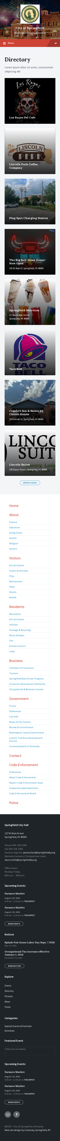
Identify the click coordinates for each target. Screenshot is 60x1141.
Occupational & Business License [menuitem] (26, 689)
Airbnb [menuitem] (12, 597)
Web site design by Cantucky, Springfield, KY (27, 1130)
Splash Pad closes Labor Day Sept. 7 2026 (30, 942)
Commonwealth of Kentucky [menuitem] (24, 746)
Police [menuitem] (13, 802)
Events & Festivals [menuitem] (18, 570)
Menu (11, 43)
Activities (9, 1030)
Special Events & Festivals (18, 1026)
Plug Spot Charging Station (28, 218)
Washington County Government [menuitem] (26, 732)
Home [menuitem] (13, 505)
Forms (8, 1007)
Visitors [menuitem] (15, 558)
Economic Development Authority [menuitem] (27, 683)
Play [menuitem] (11, 576)
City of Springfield (30, 28)
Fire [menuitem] (11, 640)
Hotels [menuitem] (12, 592)
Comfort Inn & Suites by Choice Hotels (26, 412)
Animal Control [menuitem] (17, 645)
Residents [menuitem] (16, 606)
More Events (14, 924)
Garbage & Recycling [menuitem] (20, 629)
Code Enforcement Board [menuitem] (22, 793)
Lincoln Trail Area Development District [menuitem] (26, 739)
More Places (30, 482)
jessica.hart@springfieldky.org (39, 852)
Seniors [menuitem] (13, 548)
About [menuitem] (14, 515)
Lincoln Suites (19, 464)
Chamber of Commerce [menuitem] (21, 667)
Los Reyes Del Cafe (22, 117)
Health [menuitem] (13, 538)
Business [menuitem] (16, 660)
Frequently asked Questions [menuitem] (23, 788)
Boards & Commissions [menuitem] (21, 727)
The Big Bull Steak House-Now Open (27, 261)
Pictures (9, 996)
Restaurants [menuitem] (15, 581)
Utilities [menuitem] (13, 624)
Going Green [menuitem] (15, 532)
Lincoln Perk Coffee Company (23, 165)
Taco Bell (15, 369)
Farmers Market (15, 893)
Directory (9, 990)
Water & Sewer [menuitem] (16, 635)
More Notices (14, 966)
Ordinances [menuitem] (15, 711)
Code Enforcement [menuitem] (23, 765)
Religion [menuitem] (13, 543)
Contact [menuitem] (15, 755)
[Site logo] (30, 22)
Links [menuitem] (12, 651)
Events (8, 985)
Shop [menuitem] (12, 586)
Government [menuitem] (19, 698)
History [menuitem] (13, 522)
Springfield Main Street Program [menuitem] (26, 678)
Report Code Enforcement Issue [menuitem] (26, 782)
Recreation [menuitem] (15, 613)
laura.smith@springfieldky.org (21, 859)
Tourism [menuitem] (13, 673)
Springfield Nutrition (24, 310)
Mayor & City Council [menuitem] (20, 721)
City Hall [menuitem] (13, 716)
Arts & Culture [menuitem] (16, 565)
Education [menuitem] (14, 527)
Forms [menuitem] (12, 705)
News (7, 1001)
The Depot (29, 901)
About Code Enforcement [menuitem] (22, 777)
